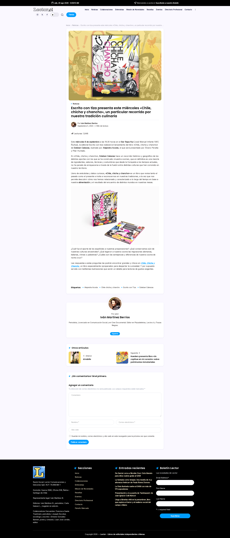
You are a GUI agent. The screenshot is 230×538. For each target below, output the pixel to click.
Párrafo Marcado (82, 508)
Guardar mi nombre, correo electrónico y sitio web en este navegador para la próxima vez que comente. (113, 436)
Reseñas (78, 492)
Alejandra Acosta (91, 287)
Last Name (160, 499)
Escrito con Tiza (129, 287)
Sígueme (115, 334)
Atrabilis (87, 359)
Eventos (78, 496)
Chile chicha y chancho (110, 287)
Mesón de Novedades (84, 489)
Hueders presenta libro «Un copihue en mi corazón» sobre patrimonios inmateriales (145, 359)
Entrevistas (79, 485)
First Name (160, 488)
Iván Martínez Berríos (89, 123)
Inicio (68, 25)
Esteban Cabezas (146, 287)
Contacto (79, 504)
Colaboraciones (81, 481)
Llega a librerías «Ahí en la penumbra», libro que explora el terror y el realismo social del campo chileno (133, 502)
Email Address (162, 478)
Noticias (75, 25)
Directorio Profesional (84, 500)
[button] (54, 14)
